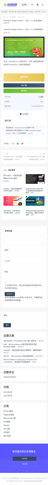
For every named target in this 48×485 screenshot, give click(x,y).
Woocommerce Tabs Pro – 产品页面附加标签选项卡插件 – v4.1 (35, 191)
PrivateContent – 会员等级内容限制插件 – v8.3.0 (13, 158)
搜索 (5, 315)
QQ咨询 (25, 114)
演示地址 (24, 90)
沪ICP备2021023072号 (15, 481)
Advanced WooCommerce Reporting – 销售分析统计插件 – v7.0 (35, 213)
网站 (6, 272)
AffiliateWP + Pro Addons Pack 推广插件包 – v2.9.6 (23, 341)
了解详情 (24, 464)
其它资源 (6, 436)
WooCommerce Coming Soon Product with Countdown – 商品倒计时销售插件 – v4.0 (20, 361)
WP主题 (6, 429)
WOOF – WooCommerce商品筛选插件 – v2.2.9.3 (22, 356)
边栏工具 (8, 120)
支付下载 (24, 85)
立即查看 (24, 458)
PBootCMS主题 (9, 418)
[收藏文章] (13, 143)
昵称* (7, 250)
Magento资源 (8, 415)
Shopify (6, 425)
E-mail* (7, 261)
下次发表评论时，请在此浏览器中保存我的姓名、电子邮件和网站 (24, 287)
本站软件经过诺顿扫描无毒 (33, 481)
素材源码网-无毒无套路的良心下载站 (21, 12)
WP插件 (37, 12)
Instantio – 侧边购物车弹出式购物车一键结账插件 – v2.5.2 (23, 351)
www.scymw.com (27, 478)
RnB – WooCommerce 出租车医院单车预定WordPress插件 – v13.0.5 (20, 346)
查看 (41, 97)
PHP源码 (6, 422)
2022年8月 (7, 396)
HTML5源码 (8, 411)
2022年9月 (7, 392)
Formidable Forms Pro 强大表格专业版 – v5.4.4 (36, 158)
